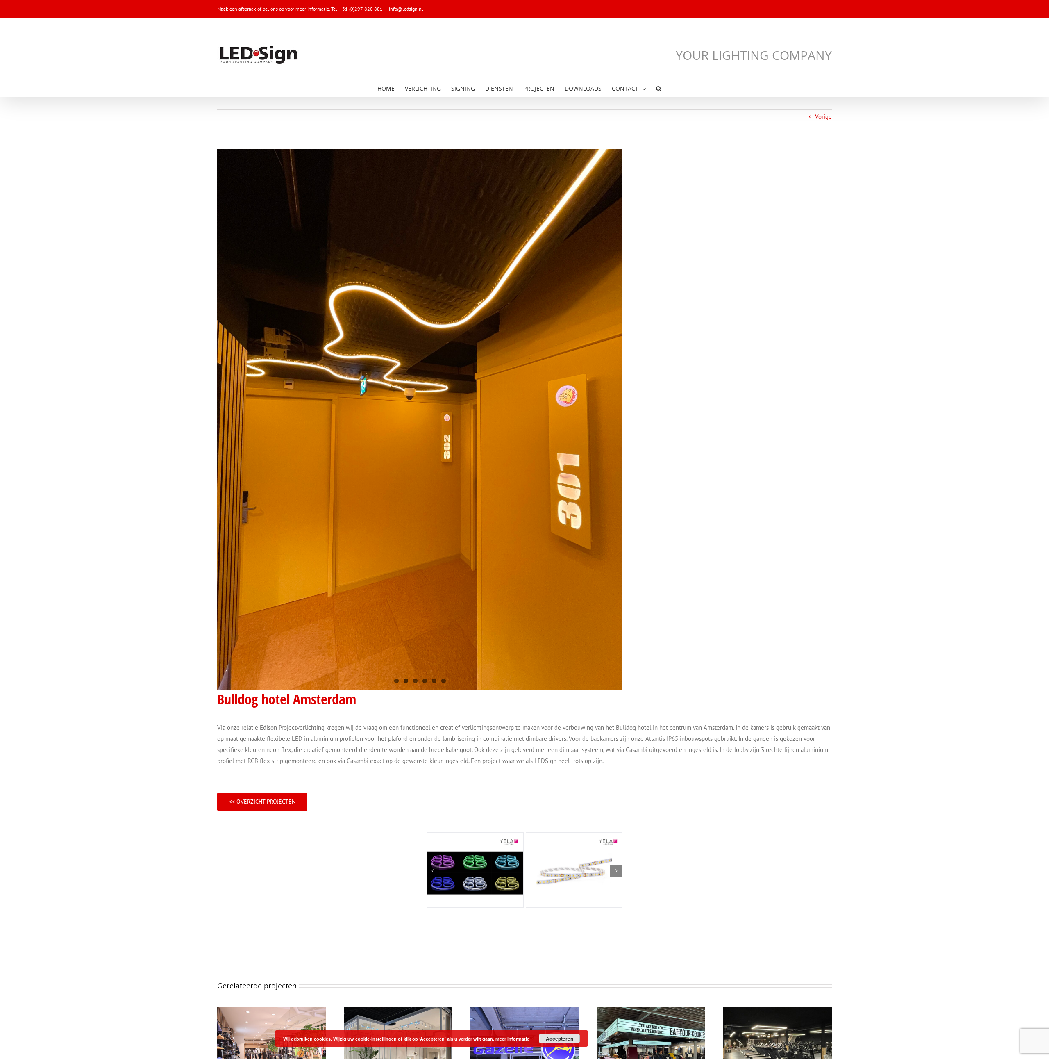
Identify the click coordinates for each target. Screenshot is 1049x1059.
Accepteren (559, 1038)
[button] (658, 88)
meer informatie (512, 1039)
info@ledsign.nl (406, 9)
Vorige (823, 117)
